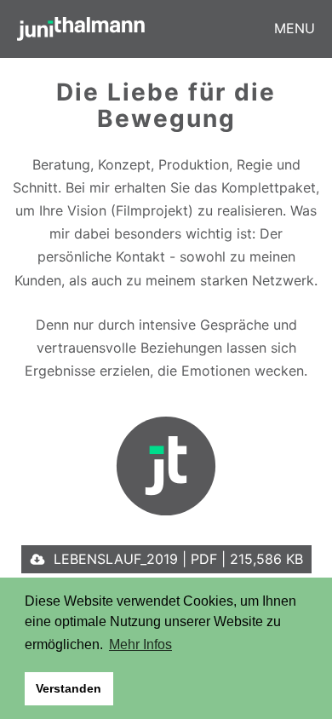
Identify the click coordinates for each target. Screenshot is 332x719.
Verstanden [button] (68, 688)
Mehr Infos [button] (140, 644)
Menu (294, 28)
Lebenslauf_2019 (178, 558)
